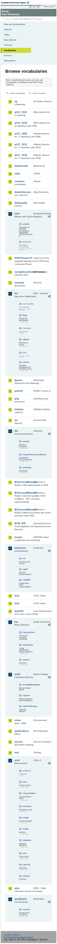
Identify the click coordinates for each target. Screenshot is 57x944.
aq (15, 101)
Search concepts (39, 93)
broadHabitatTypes (28, 685)
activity (26, 224)
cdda (17, 173)
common (19, 181)
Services (8, 55)
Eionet (15, 19)
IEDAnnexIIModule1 (23, 482)
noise (17, 720)
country (26, 909)
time (25, 853)
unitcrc (26, 362)
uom (17, 760)
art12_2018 (20, 123)
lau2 (16, 603)
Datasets (8, 29)
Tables (7, 35)
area (25, 782)
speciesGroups (28, 706)
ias (16, 420)
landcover (20, 548)
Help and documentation (14, 24)
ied (16, 431)
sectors (26, 660)
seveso (18, 741)
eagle (25, 569)
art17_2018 (20, 155)
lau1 (16, 595)
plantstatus (28, 645)
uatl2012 (27, 580)
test (16, 752)
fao (16, 293)
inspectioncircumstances (28, 454)
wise (17, 888)
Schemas (8, 45)
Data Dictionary (25, 19)
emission (27, 806)
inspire (18, 537)
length (26, 817)
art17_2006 (20, 133)
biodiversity (21, 166)
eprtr (17, 213)
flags (25, 315)
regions (26, 695)
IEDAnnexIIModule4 (23, 509)
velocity (26, 864)
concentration (28, 793)
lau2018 (18, 611)
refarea (26, 339)
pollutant (27, 467)
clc (24, 558)
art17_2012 (20, 144)
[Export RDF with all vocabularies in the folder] (49, 217)
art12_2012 (20, 112)
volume (26, 876)
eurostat (19, 282)
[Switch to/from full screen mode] (39, 6)
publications (21, 731)
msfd (17, 674)
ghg (16, 398)
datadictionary (22, 192)
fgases (18, 380)
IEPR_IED (20, 523)
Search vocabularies (17, 93)
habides (19, 409)
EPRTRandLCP (23, 258)
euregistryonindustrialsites (23, 272)
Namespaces (10, 61)
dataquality (20, 203)
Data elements (10, 40)
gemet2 (18, 391)
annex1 (26, 441)
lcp (16, 622)
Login (34, 7)
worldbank (20, 899)
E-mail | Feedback (12, 934)
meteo (26, 829)
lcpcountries (28, 632)
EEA (16, 2)
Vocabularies (10, 50)
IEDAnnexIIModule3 (23, 493)
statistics (27, 840)
